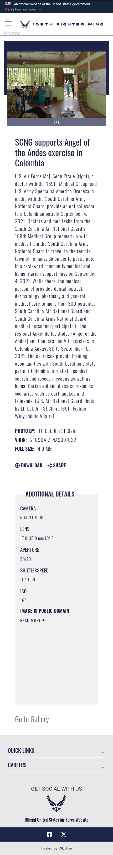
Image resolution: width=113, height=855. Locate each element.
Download (31, 465)
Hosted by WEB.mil (57, 848)
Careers (17, 765)
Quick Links (21, 750)
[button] (23, 9)
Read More (31, 620)
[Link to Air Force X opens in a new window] (64, 834)
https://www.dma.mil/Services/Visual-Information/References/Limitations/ (52, 694)
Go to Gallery (32, 718)
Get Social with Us (56, 789)
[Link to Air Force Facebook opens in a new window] (49, 834)
